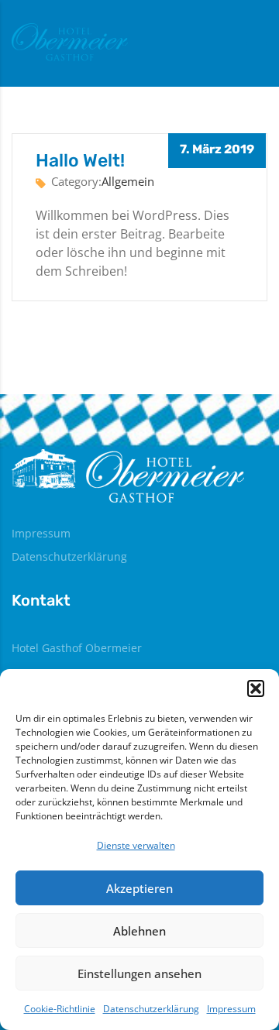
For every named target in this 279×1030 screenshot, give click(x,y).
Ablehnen (139, 931)
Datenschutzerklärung (151, 1008)
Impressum (231, 1008)
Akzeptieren (139, 888)
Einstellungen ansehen (140, 973)
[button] (256, 688)
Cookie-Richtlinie (59, 1008)
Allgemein (128, 181)
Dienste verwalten (136, 845)
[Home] (70, 41)
